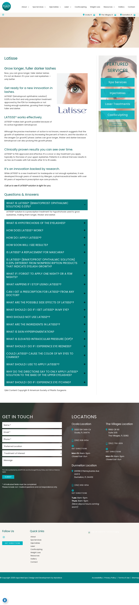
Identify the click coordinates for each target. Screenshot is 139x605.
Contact (34, 562)
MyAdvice (58, 577)
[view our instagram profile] (3, 15)
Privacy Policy (40, 470)
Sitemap (135, 578)
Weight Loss (36, 552)
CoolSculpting (36, 549)
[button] (118, 82)
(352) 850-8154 (81, 485)
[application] (28, 7)
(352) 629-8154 (81, 440)
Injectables (35, 543)
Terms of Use (124, 578)
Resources (35, 555)
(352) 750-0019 (115, 443)
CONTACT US (118, 124)
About (33, 536)
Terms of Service (54, 470)
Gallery (34, 559)
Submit (8, 477)
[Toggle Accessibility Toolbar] (4, 600)
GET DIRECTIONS (12, 543)
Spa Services (36, 540)
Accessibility (97, 578)
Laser (33, 546)
